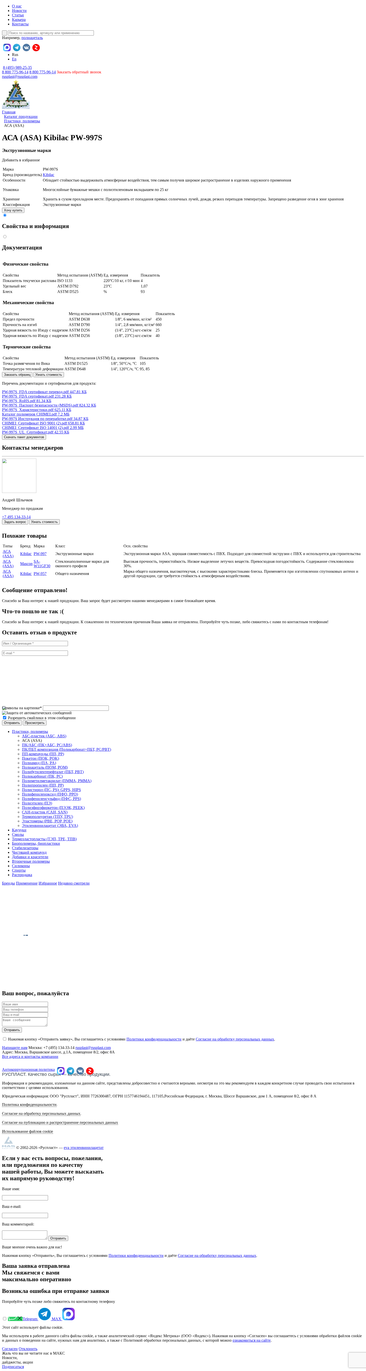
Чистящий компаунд (29, 852)
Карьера (19, 19)
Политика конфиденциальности (29, 1104)
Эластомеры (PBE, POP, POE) (47, 821)
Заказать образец (17, 375)
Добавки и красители (30, 857)
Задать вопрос (15, 522)
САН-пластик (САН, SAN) (44, 812)
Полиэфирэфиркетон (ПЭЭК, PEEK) (53, 807)
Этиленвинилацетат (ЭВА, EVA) (50, 825)
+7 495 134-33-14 (16, 517)
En (14, 59)
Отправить (12, 1030)
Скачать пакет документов (24, 437)
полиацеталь (32, 38)
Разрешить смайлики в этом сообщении (42, 718)
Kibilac (48, 175)
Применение (27, 883)
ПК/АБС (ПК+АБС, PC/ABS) (47, 745)
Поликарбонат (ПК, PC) (42, 776)
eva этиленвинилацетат (84, 1147)
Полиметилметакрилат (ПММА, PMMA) (56, 781)
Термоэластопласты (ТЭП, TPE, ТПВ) (44, 839)
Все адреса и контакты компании (30, 1056)
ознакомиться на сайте (252, 1340)
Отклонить (28, 1349)
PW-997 (40, 554)
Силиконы (21, 866)
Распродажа (22, 875)
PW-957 (40, 573)
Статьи (18, 15)
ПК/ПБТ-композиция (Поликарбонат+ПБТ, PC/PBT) (66, 749)
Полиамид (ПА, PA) (39, 763)
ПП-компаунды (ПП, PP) (43, 754)
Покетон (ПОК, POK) (40, 758)
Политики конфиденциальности (154, 1039)
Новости (19, 10)
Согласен (10, 1349)
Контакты (20, 24)
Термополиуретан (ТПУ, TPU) (47, 816)
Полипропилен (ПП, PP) (43, 785)
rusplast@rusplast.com (19, 76)
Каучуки (19, 830)
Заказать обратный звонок (79, 72)
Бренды (8, 883)
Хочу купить (13, 210)
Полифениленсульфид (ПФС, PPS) (51, 799)
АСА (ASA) (8, 553)
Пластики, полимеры (30, 731)
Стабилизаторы (25, 848)
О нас (17, 6)
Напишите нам (14, 1047)
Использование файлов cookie (27, 1131)
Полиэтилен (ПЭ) (37, 803)
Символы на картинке (22, 708)
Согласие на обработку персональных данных (235, 1039)
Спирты (19, 870)
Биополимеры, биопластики (36, 843)
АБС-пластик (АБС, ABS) (44, 736)
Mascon (26, 564)
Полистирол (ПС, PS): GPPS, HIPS (51, 790)
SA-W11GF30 (42, 563)
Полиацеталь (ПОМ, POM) (45, 767)
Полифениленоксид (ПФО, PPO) (50, 794)
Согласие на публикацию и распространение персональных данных (60, 1122)
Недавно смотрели (74, 883)
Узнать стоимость (48, 375)
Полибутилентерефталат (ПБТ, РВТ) (53, 772)
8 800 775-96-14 (42, 72)
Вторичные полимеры (31, 861)
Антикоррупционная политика (28, 1069)
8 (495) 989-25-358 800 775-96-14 (17, 69)
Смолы (18, 834)
